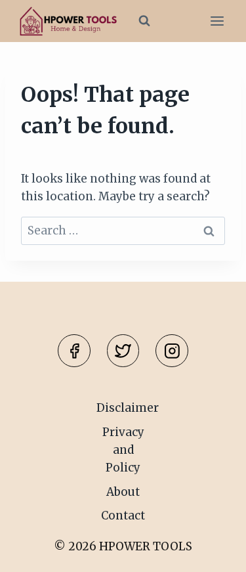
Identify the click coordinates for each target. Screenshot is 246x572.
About (123, 492)
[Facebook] (74, 350)
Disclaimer (127, 408)
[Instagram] (171, 350)
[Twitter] (123, 350)
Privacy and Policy (123, 450)
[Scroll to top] (212, 552)
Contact (123, 515)
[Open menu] (216, 21)
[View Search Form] (144, 21)
